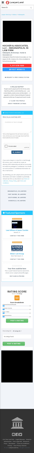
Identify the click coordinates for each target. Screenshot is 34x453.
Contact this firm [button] (17, 236)
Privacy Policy (13, 181)
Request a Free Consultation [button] (17, 77)
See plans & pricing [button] (17, 276)
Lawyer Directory (6, 14)
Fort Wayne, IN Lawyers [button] (17, 194)
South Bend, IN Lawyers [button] (17, 197)
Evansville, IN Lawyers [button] (17, 200)
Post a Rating (17, 321)
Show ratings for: (7, 331)
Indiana (14, 14)
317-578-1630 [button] (18, 65)
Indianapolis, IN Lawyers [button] (17, 191)
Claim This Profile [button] (18, 101)
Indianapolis (21, 14)
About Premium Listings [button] (17, 103)
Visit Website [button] (18, 69)
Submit (18, 152)
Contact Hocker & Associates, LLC (14, 113)
